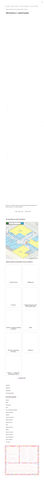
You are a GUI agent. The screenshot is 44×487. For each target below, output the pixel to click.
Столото (13, 305)
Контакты (31, 450)
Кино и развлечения (24, 6)
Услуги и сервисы (34, 6)
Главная (8, 385)
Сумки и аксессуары (9, 417)
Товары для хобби (9, 427)
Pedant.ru (30, 350)
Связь (7, 424)
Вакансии (23, 448)
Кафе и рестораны (15, 6)
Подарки (7, 414)
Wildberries (30, 282)
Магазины (7, 6)
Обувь (7, 402)
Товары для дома (9, 422)
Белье (7, 407)
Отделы (13, 9)
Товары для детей (9, 419)
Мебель (7, 429)
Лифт (30, 327)
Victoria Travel (13, 282)
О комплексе (24, 458)
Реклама (23, 450)
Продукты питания (9, 432)
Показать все (22, 378)
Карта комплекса (10, 393)
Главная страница (8, 9)
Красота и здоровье (9, 412)
